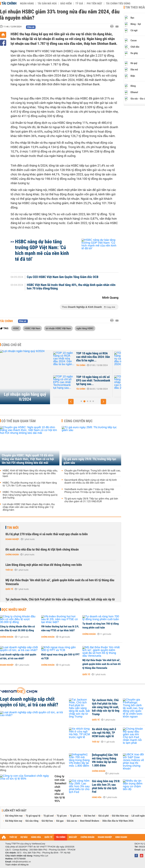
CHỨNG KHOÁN (87, 837)
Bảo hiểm (66, 3)
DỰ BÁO (24, 837)
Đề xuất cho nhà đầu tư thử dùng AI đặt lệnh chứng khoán (42, 549)
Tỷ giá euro (75, 816)
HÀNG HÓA (36, 837)
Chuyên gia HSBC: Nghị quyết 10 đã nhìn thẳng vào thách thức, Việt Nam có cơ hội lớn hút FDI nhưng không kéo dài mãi (28, 459)
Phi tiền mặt (94, 3)
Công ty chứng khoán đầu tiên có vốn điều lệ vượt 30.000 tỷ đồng (17, 628)
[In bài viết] (112, 26)
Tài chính (8, 3)
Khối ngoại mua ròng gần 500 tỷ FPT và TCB (60, 656)
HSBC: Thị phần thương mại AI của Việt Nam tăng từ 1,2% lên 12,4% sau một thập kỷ (30, 484)
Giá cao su (72, 821)
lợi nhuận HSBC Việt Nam (58, 328)
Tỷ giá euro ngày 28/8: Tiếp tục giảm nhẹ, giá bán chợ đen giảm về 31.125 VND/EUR (91, 500)
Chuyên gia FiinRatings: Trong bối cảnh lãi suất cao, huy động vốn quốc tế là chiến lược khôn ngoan (92, 472)
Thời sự (9, 570)
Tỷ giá (79, 3)
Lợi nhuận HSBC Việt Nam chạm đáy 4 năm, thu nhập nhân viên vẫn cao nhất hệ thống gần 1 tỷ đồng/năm (29, 507)
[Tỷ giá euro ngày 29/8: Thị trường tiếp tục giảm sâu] (91, 445)
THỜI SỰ (13, 837)
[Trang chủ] (3, 35)
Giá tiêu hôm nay (120, 816)
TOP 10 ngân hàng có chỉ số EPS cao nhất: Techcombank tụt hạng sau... (80, 380)
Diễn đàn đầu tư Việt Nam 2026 (117, 821)
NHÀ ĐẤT (73, 837)
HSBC (16, 328)
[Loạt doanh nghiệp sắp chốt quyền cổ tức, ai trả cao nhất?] (19, 649)
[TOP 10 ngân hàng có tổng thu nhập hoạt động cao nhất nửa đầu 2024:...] (111, 382)
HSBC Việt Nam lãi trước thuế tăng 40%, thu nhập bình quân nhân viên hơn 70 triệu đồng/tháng (71, 286)
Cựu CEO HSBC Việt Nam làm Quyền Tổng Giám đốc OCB (62, 277)
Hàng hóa (96, 797)
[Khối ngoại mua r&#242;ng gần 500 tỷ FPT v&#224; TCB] (60, 649)
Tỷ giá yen (62, 816)
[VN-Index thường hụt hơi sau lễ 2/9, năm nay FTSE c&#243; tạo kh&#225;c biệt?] (60, 619)
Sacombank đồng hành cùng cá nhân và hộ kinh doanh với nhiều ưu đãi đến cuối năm (90, 481)
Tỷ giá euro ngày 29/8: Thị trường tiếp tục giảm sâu (89, 461)
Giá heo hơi (89, 816)
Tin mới (13, 527)
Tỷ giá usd (49, 816)
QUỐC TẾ (48, 837)
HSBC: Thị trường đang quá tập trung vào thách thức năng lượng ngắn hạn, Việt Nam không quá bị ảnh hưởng (30, 495)
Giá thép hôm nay (13, 821)
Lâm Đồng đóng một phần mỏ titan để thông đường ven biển (43, 565)
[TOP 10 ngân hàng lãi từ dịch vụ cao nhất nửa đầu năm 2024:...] (111, 359)
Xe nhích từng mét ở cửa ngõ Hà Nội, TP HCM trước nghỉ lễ (104, 733)
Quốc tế (9, 589)
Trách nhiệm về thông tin (17, 864)
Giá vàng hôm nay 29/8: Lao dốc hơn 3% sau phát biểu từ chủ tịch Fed (106, 787)
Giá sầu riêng (31, 821)
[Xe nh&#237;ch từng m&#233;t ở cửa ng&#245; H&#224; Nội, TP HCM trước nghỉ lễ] (79, 735)
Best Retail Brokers (89, 821)
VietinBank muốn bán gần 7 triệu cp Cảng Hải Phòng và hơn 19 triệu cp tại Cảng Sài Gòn (89, 491)
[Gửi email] (116, 26)
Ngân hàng (27, 3)
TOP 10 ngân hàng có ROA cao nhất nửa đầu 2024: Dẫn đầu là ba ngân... (79, 357)
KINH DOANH (121, 837)
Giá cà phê (103, 816)
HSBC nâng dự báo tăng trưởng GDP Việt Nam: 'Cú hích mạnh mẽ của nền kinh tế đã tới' (42, 250)
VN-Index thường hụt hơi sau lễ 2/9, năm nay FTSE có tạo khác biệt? (60, 628)
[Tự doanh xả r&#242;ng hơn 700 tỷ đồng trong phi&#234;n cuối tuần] (101, 618)
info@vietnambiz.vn (21, 861)
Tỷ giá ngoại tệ (33, 816)
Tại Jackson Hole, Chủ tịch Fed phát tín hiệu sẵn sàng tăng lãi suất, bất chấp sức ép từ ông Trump (60, 601)
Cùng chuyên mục (78, 421)
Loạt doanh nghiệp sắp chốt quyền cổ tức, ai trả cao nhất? (18, 656)
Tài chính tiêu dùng (118, 3)
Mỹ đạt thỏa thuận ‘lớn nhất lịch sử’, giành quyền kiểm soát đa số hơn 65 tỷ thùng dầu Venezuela (59, 582)
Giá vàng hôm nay (14, 816)
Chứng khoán (12, 554)
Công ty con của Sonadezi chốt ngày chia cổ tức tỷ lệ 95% (60, 789)
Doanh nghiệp (12, 539)
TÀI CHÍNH (60, 837)
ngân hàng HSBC (85, 328)
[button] (71, 401)
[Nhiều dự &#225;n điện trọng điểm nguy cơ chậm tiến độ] (133, 787)
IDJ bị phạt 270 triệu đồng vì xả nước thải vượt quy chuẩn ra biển (46, 534)
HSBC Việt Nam (32, 328)
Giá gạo (59, 821)
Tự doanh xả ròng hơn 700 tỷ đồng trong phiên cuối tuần (100, 625)
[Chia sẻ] (3, 43)
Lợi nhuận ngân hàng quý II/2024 (25, 397)
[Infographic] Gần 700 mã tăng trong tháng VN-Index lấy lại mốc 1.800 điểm (105, 760)
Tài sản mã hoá (47, 3)
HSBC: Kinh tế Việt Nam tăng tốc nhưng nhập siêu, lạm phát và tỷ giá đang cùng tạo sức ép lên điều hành (30, 473)
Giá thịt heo (47, 821)
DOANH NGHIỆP (105, 837)
